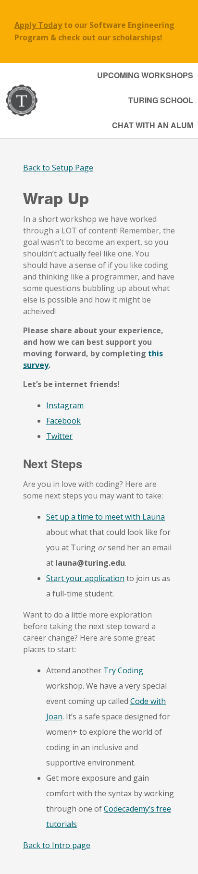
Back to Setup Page (58, 167)
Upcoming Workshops (145, 75)
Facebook (63, 420)
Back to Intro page (56, 845)
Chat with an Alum (152, 125)
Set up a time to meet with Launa (105, 516)
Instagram (65, 405)
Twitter (59, 436)
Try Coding (123, 670)
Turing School (160, 100)
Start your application (85, 578)
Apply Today (38, 25)
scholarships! (137, 37)
